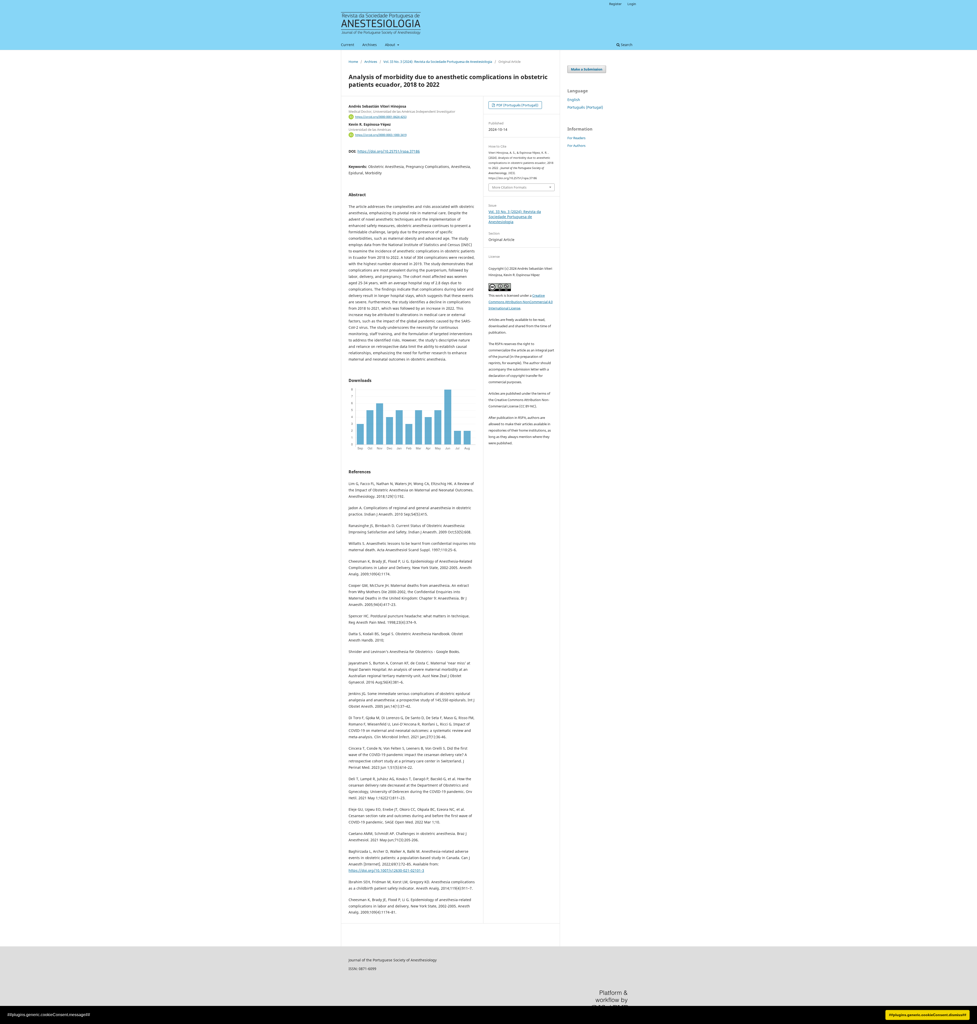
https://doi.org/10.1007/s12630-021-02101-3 (386, 870)
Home (353, 61)
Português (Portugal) (585, 107)
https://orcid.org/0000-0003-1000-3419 (381, 135)
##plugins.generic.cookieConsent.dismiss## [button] (927, 1015)
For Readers (576, 138)
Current (347, 44)
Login (631, 4)
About (390, 44)
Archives (369, 44)
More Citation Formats (509, 187)
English (573, 99)
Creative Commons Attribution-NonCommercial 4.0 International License (521, 301)
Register (615, 4)
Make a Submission (586, 69)
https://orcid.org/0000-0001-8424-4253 (381, 117)
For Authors (576, 145)
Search (626, 44)
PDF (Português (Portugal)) (517, 105)
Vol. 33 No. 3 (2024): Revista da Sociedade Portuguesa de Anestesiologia (437, 61)
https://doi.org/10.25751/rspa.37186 (388, 151)
